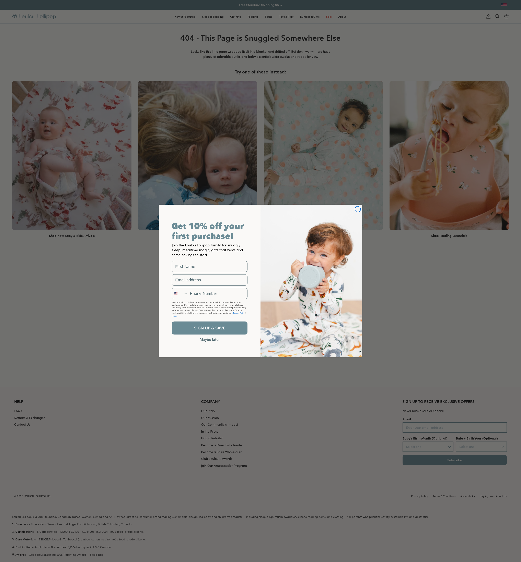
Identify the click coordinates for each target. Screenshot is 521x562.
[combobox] (180, 293)
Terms (174, 316)
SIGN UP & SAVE (209, 327)
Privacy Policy (239, 313)
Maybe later (210, 339)
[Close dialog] (358, 209)
